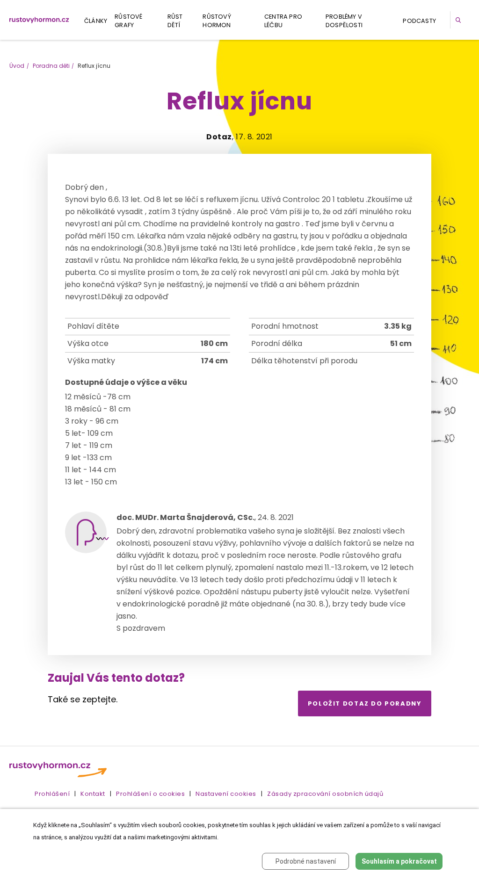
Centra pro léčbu (283, 21)
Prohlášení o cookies (150, 793)
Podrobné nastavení (306, 861)
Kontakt (92, 793)
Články (95, 21)
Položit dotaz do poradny (365, 703)
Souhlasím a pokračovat (399, 861)
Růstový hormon (217, 21)
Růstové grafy (128, 21)
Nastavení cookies (226, 793)
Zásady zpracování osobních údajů (325, 793)
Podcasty (419, 21)
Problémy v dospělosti (344, 21)
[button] (460, 20)
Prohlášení (52, 793)
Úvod (16, 66)
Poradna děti (51, 66)
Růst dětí (175, 21)
